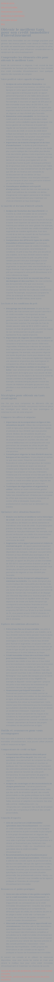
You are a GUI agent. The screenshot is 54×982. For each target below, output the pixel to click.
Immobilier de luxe (9, 20)
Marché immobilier (9, 7)
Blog (3, 24)
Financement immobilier (12, 11)
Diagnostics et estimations (12, 15)
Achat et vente (7, 3)
